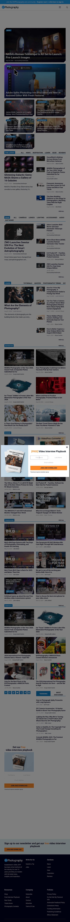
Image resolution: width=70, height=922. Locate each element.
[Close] (67, 447)
